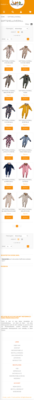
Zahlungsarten (17, 355)
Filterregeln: (9, 28)
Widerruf (17, 378)
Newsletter (17, 360)
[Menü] (4, 12)
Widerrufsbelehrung (17, 376)
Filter (27, 24)
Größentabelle (17, 350)
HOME (3, 17)
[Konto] (20, 12)
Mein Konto (17, 386)
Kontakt (17, 348)
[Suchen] (13, 11)
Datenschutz (17, 373)
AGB (17, 368)
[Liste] (22, 32)
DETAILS (8, 69)
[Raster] (18, 32)
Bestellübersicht (17, 389)
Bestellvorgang (17, 353)
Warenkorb (17, 391)
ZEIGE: (3, 39)
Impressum (17, 371)
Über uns (17, 345)
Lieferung (17, 358)
